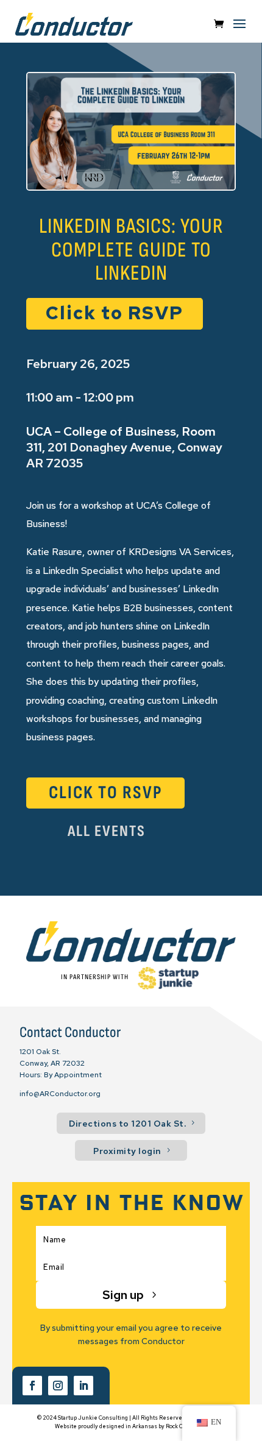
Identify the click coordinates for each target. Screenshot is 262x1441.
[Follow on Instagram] (58, 1385)
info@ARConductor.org (60, 1094)
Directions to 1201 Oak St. (127, 1123)
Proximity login (127, 1150)
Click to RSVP (114, 312)
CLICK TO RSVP (106, 793)
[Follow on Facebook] (32, 1385)
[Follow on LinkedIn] (83, 1385)
